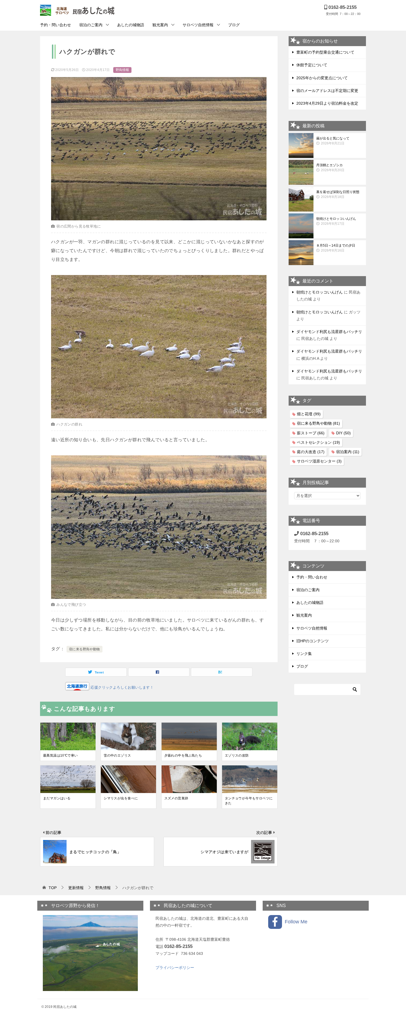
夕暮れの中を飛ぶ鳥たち (183, 755)
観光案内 (160, 25)
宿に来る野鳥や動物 (84, 649)
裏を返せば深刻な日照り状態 (337, 194)
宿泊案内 (347, 452)
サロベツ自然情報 (198, 25)
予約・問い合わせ (55, 25)
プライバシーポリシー (174, 967)
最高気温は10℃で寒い (60, 755)
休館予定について (311, 65)
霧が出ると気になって (332, 140)
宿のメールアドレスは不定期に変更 (327, 90)
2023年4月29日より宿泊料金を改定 (327, 103)
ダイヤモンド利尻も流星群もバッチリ (329, 331)
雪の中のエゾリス (117, 755)
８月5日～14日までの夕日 (335, 248)
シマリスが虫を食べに (121, 798)
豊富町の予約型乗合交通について (325, 52)
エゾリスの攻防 (237, 755)
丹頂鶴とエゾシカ (330, 167)
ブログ (234, 25)
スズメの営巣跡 (176, 798)
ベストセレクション (318, 442)
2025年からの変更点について (322, 78)
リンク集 (304, 653)
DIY (343, 433)
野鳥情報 (122, 70)
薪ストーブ (311, 433)
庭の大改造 (311, 452)
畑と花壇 (309, 414)
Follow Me (294, 921)
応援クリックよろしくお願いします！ (121, 687)
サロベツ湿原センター (319, 461)
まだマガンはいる (56, 798)
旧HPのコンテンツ (312, 641)
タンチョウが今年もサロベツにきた (249, 800)
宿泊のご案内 (90, 25)
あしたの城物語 (130, 25)
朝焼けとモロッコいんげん (336, 221)
